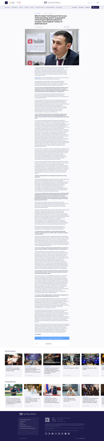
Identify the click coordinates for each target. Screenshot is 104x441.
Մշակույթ (27, 7)
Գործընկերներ (23, 424)
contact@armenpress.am (61, 421)
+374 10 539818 (60, 419)
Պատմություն (22, 421)
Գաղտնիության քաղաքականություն (27, 428)
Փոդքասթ (87, 7)
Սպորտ (32, 7)
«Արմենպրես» (38, 77)
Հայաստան (7, 7)
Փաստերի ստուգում (39, 7)
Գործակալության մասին (25, 419)
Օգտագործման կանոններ (25, 426)
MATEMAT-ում (82, 438)
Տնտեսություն (14, 7)
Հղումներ (21, 423)
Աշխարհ (21, 7)
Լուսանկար (74, 7)
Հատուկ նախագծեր (50, 7)
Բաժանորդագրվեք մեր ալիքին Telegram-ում (53, 338)
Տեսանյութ (81, 7)
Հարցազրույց (59, 7)
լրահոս (96, 7)
